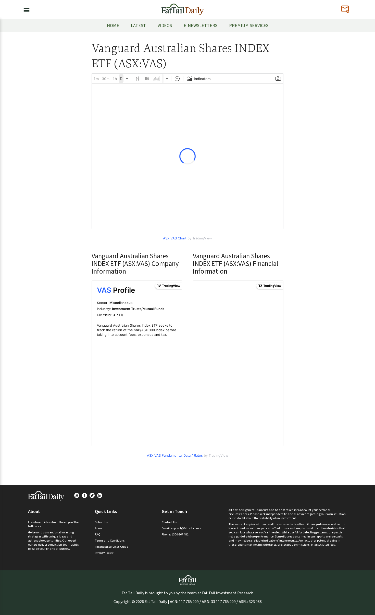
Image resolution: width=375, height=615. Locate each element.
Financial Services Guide (111, 547)
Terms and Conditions (109, 541)
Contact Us (169, 522)
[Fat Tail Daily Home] (182, 7)
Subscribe (101, 522)
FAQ (98, 534)
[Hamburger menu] (25, 9)
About (99, 528)
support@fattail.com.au (187, 528)
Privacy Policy (104, 553)
